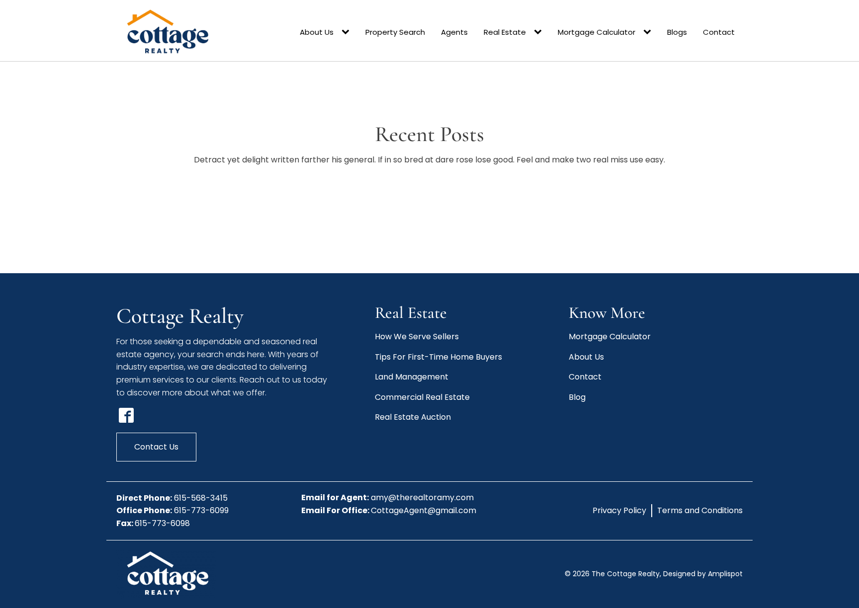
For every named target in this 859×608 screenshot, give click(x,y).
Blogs (677, 32)
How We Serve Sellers (417, 336)
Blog (577, 397)
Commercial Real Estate (422, 397)
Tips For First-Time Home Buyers (438, 357)
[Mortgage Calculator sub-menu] (649, 32)
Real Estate (505, 32)
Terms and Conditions (700, 510)
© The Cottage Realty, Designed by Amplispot (654, 574)
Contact (719, 32)
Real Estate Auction (413, 417)
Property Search (395, 32)
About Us (317, 32)
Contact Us (156, 447)
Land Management (411, 376)
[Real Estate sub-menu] (540, 32)
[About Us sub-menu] (347, 32)
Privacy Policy (619, 510)
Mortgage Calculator (596, 32)
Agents (454, 32)
